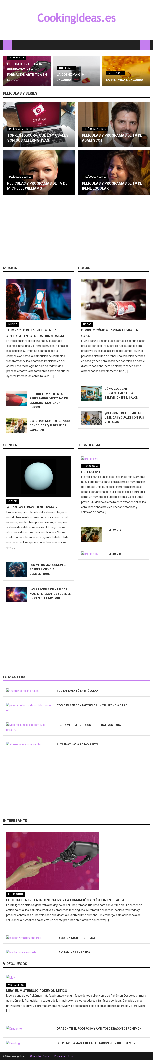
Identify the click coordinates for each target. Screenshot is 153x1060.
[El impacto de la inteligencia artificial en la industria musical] (38, 299)
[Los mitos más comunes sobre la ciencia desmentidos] (16, 569)
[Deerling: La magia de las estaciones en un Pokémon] (28, 1043)
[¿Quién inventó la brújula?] (28, 690)
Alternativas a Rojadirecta (78, 744)
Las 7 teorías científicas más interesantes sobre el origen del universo (50, 594)
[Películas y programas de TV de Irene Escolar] (114, 172)
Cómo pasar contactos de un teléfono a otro (92, 705)
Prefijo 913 (113, 529)
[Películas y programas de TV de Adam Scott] (114, 124)
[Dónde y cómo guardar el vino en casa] (113, 299)
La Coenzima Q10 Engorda (76, 938)
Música (10, 268)
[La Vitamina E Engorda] (28, 952)
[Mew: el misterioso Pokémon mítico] (76, 977)
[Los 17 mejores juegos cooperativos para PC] (28, 727)
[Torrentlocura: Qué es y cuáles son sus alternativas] (39, 124)
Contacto (35, 1056)
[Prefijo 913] (91, 534)
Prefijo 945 (113, 553)
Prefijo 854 (90, 472)
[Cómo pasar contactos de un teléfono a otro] (28, 708)
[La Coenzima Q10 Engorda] (28, 938)
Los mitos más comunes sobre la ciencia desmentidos (48, 569)
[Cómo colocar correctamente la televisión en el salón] (91, 393)
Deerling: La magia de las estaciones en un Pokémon (96, 1043)
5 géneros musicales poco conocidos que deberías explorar (50, 425)
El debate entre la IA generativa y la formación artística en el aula (65, 900)
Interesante (16, 57)
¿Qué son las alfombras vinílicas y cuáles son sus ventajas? (124, 418)
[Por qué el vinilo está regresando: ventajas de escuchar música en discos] (16, 398)
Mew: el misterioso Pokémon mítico (36, 991)
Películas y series (20, 93)
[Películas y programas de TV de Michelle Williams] (39, 172)
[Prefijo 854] (113, 458)
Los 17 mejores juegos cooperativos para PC (91, 725)
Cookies (47, 1056)
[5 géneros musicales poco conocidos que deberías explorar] (16, 425)
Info (70, 1056)
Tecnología (89, 445)
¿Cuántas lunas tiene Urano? (31, 507)
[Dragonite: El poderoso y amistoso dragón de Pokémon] (28, 1028)
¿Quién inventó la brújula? (77, 690)
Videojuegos (15, 964)
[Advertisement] (76, 232)
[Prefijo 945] (91, 553)
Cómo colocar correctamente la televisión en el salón (121, 393)
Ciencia (10, 445)
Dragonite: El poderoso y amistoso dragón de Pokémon (99, 1028)
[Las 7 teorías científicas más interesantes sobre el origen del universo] (16, 594)
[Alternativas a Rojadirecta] (28, 744)
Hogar (84, 268)
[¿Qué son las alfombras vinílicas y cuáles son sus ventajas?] (91, 418)
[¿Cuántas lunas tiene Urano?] (38, 476)
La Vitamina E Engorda (124, 80)
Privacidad (60, 1056)
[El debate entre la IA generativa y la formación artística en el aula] (76, 861)
